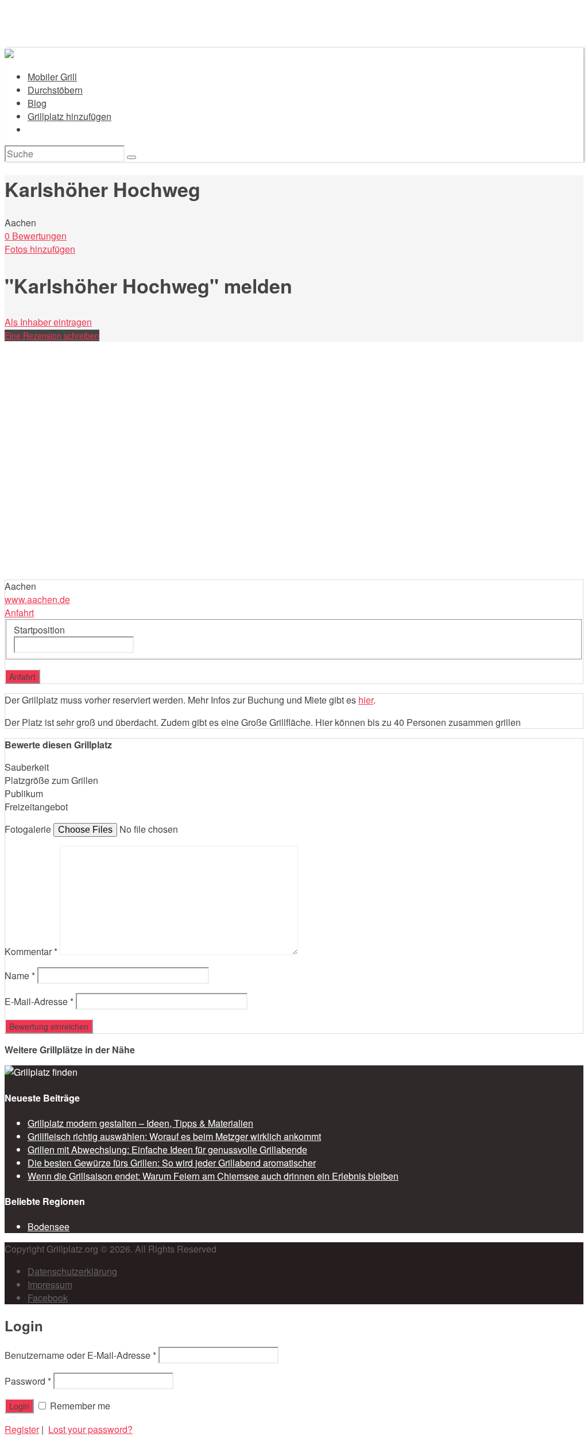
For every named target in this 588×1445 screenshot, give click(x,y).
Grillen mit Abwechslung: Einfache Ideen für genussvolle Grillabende (167, 1149)
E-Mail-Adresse (39, 1001)
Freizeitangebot (36, 806)
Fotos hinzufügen (40, 249)
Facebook (48, 1297)
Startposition (39, 629)
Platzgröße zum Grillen (51, 780)
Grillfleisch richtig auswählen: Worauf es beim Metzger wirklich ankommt (174, 1136)
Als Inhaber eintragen (48, 322)
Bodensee (48, 1226)
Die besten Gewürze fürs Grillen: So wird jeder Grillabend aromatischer (172, 1162)
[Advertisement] (294, 493)
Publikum (24, 793)
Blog (37, 103)
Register (22, 1429)
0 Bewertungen (36, 235)
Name (20, 975)
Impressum (50, 1284)
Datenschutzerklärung (72, 1271)
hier (365, 699)
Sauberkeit (27, 767)
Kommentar (31, 951)
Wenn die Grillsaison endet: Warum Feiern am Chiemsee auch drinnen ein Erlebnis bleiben (213, 1176)
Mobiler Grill (52, 76)
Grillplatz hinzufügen (69, 116)
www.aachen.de (37, 599)
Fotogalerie (28, 829)
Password (28, 1381)
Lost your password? (90, 1429)
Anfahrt (19, 612)
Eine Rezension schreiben (52, 335)
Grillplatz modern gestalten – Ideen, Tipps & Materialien (140, 1123)
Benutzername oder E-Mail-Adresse (80, 1355)
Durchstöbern (55, 89)
